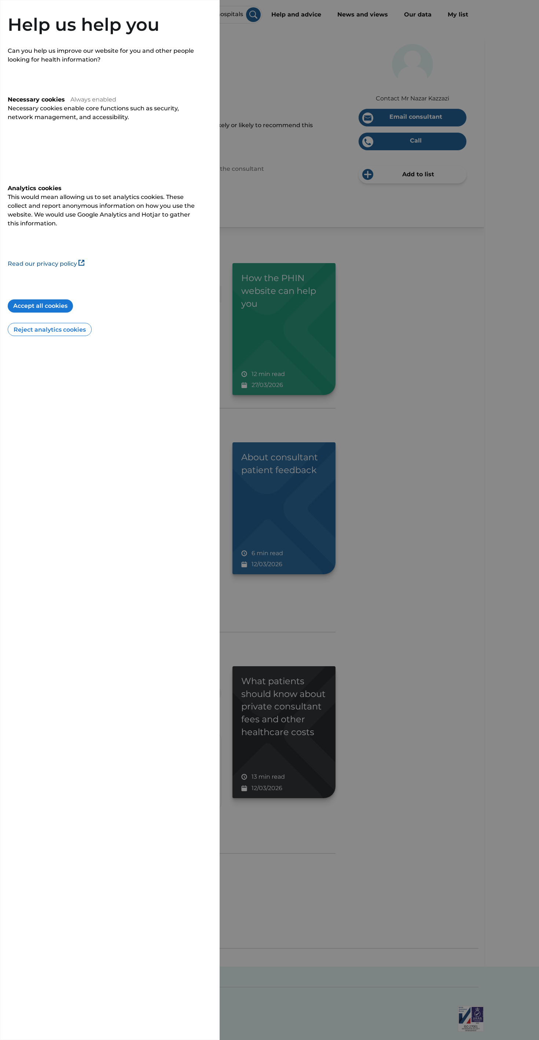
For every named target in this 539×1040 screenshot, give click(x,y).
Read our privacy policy (42, 263)
